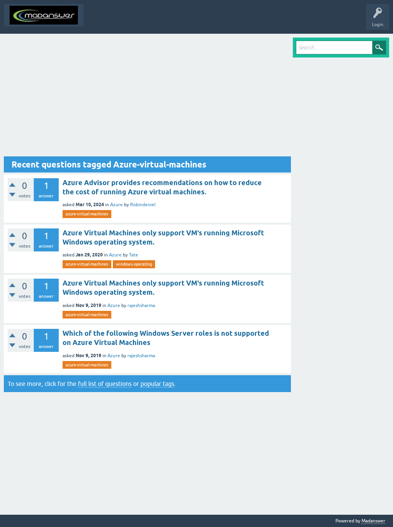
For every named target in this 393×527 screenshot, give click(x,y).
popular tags (157, 383)
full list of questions (105, 383)
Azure (116, 204)
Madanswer (373, 521)
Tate (133, 255)
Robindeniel (142, 204)
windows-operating (134, 264)
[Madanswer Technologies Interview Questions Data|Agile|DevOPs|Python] (44, 15)
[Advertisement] (147, 97)
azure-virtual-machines (87, 214)
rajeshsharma (141, 305)
